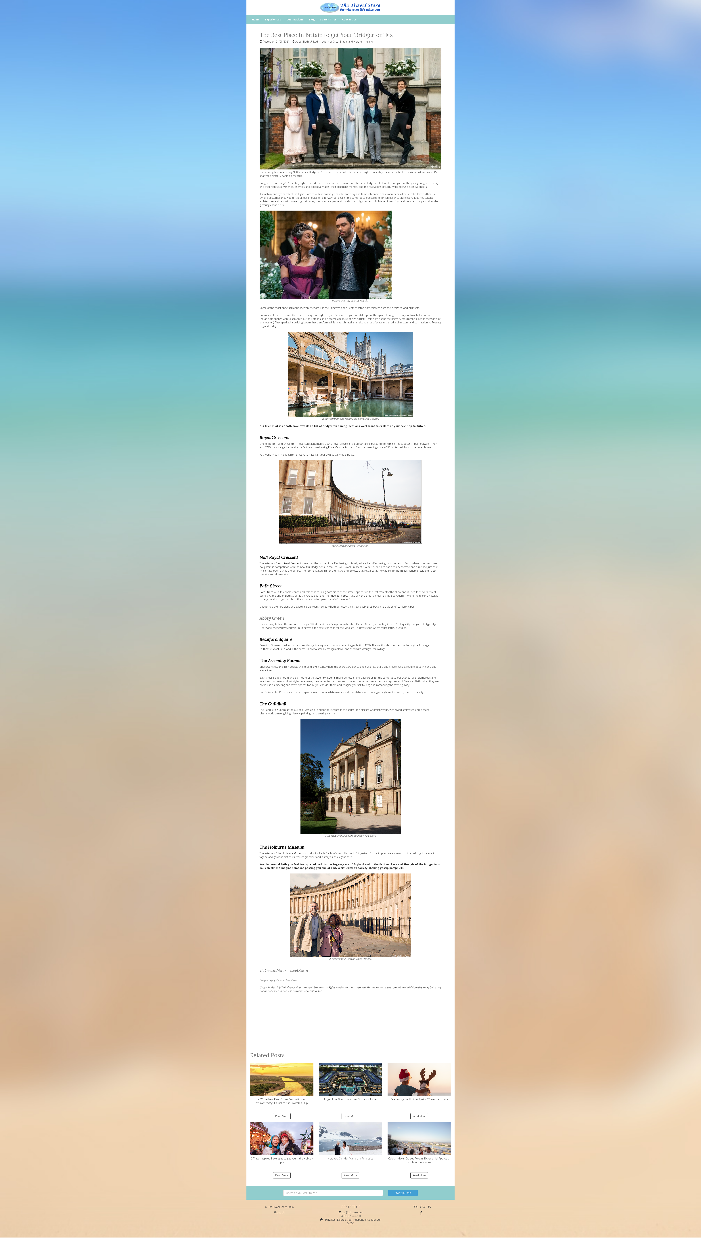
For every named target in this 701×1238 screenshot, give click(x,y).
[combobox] (333, 1193)
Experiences (273, 19)
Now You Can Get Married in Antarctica (350, 1158)
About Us (279, 1212)
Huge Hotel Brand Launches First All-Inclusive (350, 1099)
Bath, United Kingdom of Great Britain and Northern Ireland (338, 41)
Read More (281, 1116)
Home (256, 19)
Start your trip (403, 1193)
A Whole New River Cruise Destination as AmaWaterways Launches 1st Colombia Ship (282, 1101)
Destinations (294, 19)
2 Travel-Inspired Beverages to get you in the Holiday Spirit (282, 1160)
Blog (312, 19)
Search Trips (328, 19)
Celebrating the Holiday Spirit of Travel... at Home (419, 1099)
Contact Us (349, 19)
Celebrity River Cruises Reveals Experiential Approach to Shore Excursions (419, 1160)
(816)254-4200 (352, 1216)
